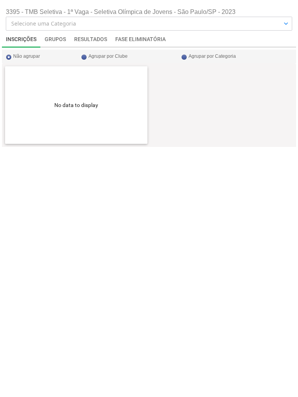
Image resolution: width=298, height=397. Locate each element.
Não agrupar (26, 56)
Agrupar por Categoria (212, 56)
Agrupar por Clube (108, 56)
